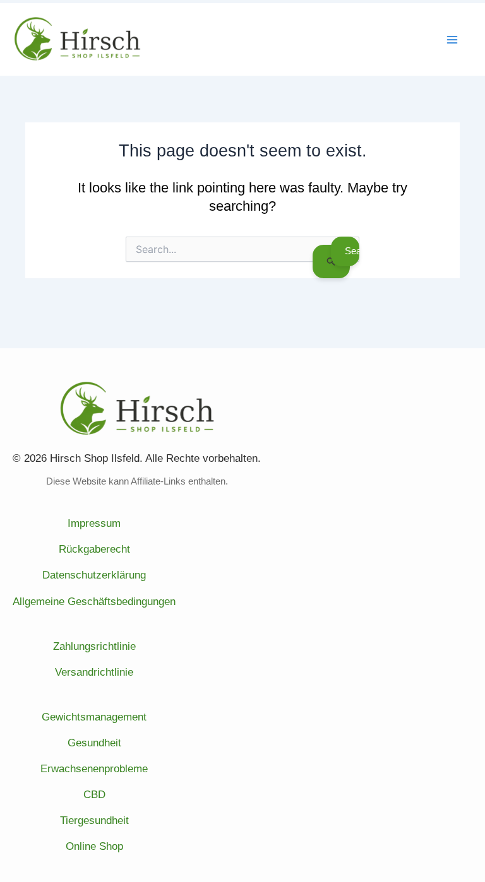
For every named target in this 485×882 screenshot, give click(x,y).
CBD (94, 795)
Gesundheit (94, 743)
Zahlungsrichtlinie (94, 646)
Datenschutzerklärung (94, 575)
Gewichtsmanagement (94, 717)
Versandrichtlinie (94, 672)
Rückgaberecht (94, 549)
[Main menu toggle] (452, 39)
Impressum (94, 523)
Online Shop (94, 846)
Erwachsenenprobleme (94, 769)
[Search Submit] (331, 261)
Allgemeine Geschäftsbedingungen (94, 602)
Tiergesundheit (94, 820)
